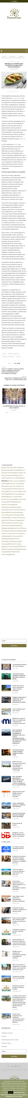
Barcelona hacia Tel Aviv (10, 486)
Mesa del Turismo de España (11, 520)
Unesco (18, 356)
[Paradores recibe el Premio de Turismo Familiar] (6, 988)
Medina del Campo (14, 544)
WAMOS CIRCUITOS (12, 552)
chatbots (10, 539)
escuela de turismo (8, 499)
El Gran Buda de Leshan (17, 824)
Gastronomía (17, 98)
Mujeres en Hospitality (14, 497)
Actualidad (12, 56)
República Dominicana (13, 353)
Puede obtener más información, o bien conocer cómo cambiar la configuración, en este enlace (14, 1094)
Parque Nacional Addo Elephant (12, 467)
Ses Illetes (14, 515)
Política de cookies (6, 1043)
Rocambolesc (6, 470)
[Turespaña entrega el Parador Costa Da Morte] (6, 932)
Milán (4, 497)
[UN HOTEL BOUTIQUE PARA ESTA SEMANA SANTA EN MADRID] (6, 816)
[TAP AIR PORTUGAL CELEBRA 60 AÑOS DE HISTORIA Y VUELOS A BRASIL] (6, 676)
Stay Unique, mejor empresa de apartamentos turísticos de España (18, 899)
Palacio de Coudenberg (15, 483)
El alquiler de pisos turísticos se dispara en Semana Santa (19, 909)
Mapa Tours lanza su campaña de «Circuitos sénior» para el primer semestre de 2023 (19, 967)
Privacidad (4, 1046)
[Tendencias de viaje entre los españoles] (6, 979)
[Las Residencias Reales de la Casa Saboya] (14, 396)
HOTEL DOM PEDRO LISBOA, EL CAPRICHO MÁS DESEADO (18, 805)
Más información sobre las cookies (10, 1039)
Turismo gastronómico (8, 356)
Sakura (22, 478)
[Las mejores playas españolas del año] (6, 849)
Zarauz (22, 494)
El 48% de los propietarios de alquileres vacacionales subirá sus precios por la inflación (18, 1018)
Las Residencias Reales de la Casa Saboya (19, 665)
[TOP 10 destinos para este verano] (6, 711)
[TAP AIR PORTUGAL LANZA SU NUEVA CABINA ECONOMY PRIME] (6, 752)
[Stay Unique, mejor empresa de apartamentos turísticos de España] (6, 898)
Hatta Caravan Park (13, 491)
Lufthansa (5, 536)
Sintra (12, 554)
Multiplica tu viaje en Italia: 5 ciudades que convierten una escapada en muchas (18, 721)
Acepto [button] (10, 1092)
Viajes (17, 61)
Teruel (4, 539)
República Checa (13, 494)
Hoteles (4, 481)
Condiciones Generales (7, 1033)
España (21, 139)
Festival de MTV (12, 510)
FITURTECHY (20, 546)
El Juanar (14, 470)
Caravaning (5, 554)
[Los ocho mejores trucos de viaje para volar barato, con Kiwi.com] (6, 872)
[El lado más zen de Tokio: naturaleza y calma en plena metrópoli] (6, 688)
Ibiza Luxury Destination (16, 518)
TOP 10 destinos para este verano (18, 709)
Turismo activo (7, 528)
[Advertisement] (14, 34)
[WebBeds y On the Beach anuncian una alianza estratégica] (6, 835)
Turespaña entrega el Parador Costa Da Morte (19, 931)
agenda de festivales (8, 546)
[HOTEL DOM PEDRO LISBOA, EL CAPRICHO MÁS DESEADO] (6, 806)
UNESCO (4, 286)
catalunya (14, 475)
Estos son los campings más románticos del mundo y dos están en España (19, 920)
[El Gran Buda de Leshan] (6, 826)
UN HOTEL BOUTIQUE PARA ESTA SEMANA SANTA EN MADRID (18, 815)
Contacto (4, 1036)
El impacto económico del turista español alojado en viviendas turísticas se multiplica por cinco (19, 860)
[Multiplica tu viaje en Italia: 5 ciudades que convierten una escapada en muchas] (6, 721)
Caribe (4, 353)
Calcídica (21, 510)
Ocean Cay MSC (14, 478)
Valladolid (18, 525)
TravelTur (4, 56)
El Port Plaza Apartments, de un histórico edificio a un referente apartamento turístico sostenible (19, 885)
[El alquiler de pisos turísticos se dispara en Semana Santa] (6, 910)
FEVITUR (11, 502)
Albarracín (15, 507)
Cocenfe (16, 539)
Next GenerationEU (15, 536)
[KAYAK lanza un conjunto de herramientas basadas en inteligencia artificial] (6, 954)
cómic (22, 531)
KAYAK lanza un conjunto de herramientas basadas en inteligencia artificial (19, 955)
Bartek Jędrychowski (12, 531)
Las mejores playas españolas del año (18, 847)
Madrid (16, 144)
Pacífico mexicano (14, 481)
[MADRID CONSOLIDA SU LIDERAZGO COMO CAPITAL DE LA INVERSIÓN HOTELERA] (6, 700)
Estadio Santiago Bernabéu (11, 549)
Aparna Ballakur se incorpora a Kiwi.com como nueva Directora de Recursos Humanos (19, 942)
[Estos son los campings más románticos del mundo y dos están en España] (6, 920)
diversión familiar (8, 525)
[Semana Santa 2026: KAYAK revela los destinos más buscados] (6, 794)
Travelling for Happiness (10, 541)
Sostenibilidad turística (9, 512)
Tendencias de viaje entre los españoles (18, 977)
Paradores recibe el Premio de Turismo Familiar (18, 987)
